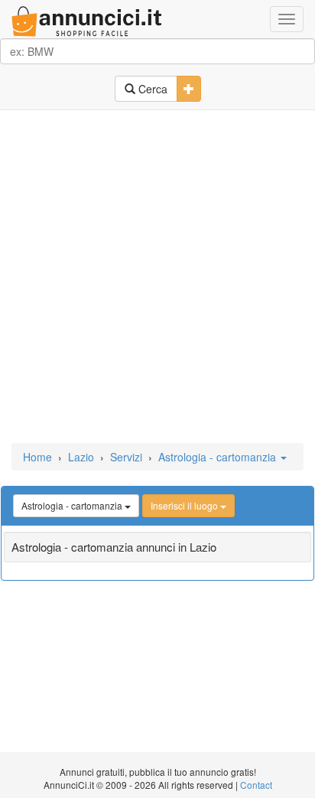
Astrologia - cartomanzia (218, 456)
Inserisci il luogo (185, 505)
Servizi (126, 456)
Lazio (81, 456)
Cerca (151, 88)
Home (37, 456)
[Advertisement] (157, 277)
